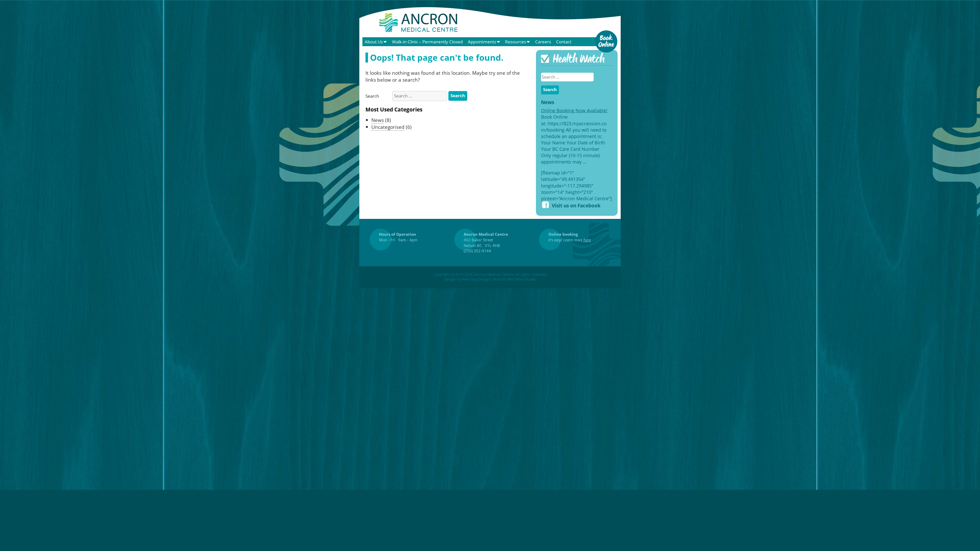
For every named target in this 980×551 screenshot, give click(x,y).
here (587, 239)
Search (372, 96)
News (377, 120)
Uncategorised (388, 126)
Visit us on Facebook (576, 205)
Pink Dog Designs (476, 279)
